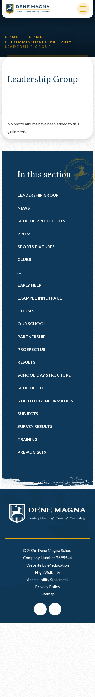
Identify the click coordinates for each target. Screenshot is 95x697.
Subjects (27, 413)
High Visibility (47, 572)
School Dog (31, 387)
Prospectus (31, 349)
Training (27, 439)
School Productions (42, 220)
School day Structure (44, 375)
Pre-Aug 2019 (31, 452)
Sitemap (48, 593)
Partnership (31, 336)
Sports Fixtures (36, 246)
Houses (25, 310)
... (19, 272)
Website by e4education (47, 564)
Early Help (29, 285)
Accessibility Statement (47, 579)
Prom (23, 233)
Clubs (24, 259)
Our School (31, 323)
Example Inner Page (39, 297)
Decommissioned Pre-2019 (38, 42)
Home (12, 37)
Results (26, 362)
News (23, 208)
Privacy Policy (47, 586)
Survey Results (34, 426)
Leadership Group (28, 46)
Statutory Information (45, 400)
